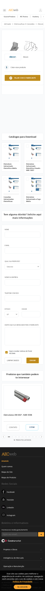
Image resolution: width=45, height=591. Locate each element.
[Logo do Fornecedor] (13, 56)
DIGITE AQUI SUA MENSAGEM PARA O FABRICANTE (21, 325)
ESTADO (7, 309)
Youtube (10, 500)
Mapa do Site (7, 472)
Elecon (40, 24)
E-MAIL (7, 245)
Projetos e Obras (10, 549)
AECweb (7, 24)
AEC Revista (24, 17)
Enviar (33, 360)
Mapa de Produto (9, 477)
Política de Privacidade (22, 581)
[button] (4, 437)
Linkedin (10, 507)
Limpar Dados (13, 360)
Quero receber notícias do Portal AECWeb (20, 352)
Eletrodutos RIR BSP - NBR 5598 (18, 415)
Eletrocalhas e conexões (24, 24)
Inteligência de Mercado (13, 558)
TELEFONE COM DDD (12, 293)
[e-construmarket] (11, 540)
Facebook (10, 492)
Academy (35, 17)
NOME (7, 229)
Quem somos (7, 466)
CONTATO (13, 427)
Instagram (11, 515)
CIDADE (24, 309)
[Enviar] (41, 534)
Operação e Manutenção (13, 566)
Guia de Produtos (9, 17)
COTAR (32, 427)
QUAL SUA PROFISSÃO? (12, 261)
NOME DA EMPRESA (11, 277)
